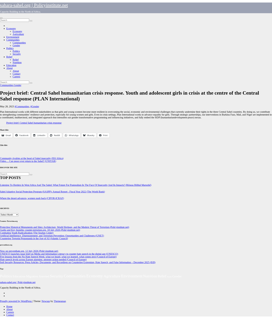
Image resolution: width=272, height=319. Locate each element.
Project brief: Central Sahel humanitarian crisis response (34, 122)
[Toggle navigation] (1, 17)
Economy (11, 28)
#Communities (22, 106)
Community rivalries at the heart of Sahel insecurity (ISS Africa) (31, 158)
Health (169, 277)
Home (9, 306)
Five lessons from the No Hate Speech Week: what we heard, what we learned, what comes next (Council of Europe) (58, 256)
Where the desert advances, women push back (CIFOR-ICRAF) (32, 198)
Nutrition (17, 62)
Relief (9, 56)
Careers (16, 76)
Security (17, 54)
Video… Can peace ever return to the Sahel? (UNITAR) (28, 161)
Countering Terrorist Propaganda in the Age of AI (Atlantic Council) (34, 238)
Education (11, 65)
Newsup (46, 301)
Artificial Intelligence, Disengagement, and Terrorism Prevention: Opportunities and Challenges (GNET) (52, 235)
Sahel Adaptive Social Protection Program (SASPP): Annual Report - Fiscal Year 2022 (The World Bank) (52, 191)
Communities (13, 39)
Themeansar (60, 301)
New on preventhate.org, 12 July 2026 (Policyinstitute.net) (29, 251)
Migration (32, 276)
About (9, 68)
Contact (16, 73)
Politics (10, 48)
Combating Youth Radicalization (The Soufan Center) (26, 232)
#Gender (34, 106)
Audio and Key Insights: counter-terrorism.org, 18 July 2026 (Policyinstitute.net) (40, 230)
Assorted (44, 276)
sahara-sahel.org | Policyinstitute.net (34, 5)
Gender (16, 45)
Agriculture (18, 34)
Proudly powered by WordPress (16, 301)
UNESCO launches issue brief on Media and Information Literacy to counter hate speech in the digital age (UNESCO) (59, 254)
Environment (12, 37)
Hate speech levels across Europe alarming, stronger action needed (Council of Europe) (43, 259)
